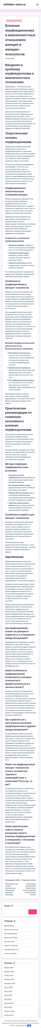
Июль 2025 (8, 991)
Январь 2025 (8, 1015)
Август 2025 (8, 987)
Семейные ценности (11, 949)
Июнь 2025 (8, 995)
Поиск (7, 906)
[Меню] (37, 4)
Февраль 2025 (9, 1011)
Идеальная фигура (10, 937)
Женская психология (14, 20)
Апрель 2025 (8, 1003)
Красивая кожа (9, 941)
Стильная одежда (10, 953)
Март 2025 (8, 1007)
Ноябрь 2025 (9, 975)
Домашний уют (9, 926)
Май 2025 (7, 999)
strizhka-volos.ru (15, 4)
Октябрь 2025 (9, 979)
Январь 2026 (8, 968)
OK (29, 1025)
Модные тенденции (11, 945)
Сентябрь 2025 (9, 983)
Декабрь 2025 (9, 971)
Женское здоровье (10, 933)
